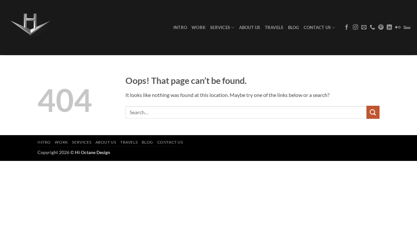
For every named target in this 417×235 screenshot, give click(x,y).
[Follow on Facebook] (346, 27)
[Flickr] (397, 27)
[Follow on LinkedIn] (389, 27)
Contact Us (317, 27)
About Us (249, 27)
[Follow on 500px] (407, 27)
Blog (293, 27)
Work (199, 27)
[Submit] (373, 112)
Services (220, 27)
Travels (274, 27)
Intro (180, 27)
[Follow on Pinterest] (380, 27)
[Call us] (372, 27)
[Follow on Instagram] (355, 27)
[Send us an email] (364, 27)
